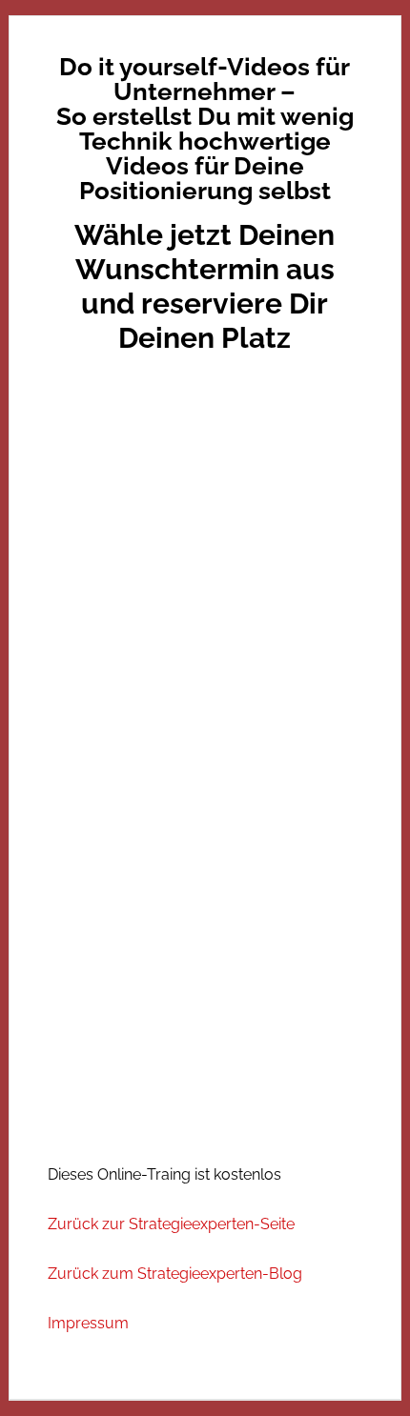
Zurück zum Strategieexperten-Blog (175, 1273)
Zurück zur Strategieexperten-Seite (171, 1224)
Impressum (88, 1323)
